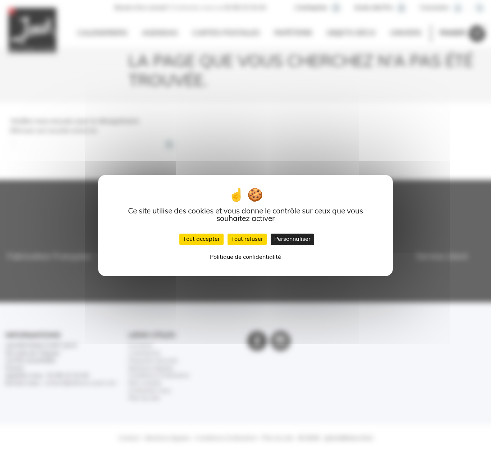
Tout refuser (247, 239)
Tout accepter (201, 239)
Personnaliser (292, 239)
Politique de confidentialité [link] (245, 257)
